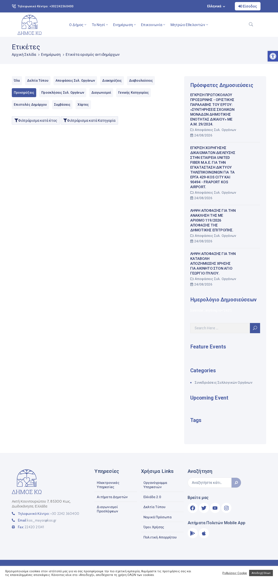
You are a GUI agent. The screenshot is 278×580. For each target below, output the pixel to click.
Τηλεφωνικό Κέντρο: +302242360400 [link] (45, 6)
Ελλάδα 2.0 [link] (152, 497)
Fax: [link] (31, 527)
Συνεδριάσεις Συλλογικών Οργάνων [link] (223, 382)
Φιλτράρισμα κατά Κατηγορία (91, 120)
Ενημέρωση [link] (123, 25)
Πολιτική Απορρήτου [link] (160, 537)
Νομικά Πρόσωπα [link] (157, 517)
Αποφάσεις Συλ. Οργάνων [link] (215, 130)
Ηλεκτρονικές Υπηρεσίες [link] (108, 485)
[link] (30, 25)
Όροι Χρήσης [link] (153, 527)
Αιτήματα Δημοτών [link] (112, 497)
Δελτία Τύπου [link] (154, 507)
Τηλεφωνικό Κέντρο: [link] (48, 514)
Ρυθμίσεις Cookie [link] (234, 573)
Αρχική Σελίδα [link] (24, 54)
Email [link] (37, 520)
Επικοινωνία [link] (151, 25)
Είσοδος (249, 6)
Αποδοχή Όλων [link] (261, 573)
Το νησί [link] (98, 25)
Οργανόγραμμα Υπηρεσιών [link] (155, 485)
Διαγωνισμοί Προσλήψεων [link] (107, 509)
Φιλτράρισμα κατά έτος (37, 120)
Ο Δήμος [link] (76, 25)
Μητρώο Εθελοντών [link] (188, 25)
